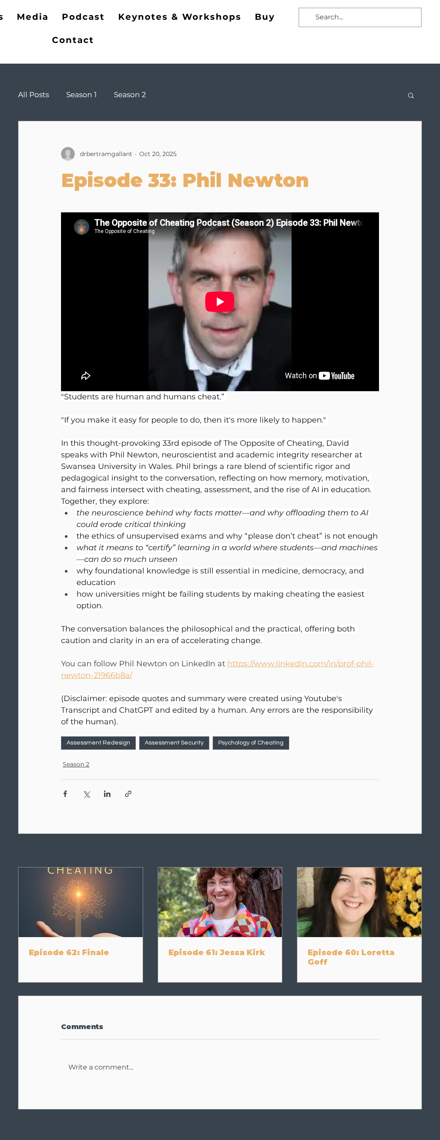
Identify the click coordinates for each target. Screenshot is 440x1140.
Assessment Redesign (98, 743)
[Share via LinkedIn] (107, 794)
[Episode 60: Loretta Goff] (359, 902)
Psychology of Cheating (251, 743)
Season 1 (81, 94)
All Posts (33, 94)
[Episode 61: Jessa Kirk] (220, 902)
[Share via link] (128, 794)
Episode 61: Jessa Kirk (216, 952)
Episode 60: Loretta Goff (351, 957)
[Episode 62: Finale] (80, 902)
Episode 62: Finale (69, 952)
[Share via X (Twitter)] (86, 794)
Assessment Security (174, 743)
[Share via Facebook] (65, 794)
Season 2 (130, 94)
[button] (411, 95)
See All (412, 851)
